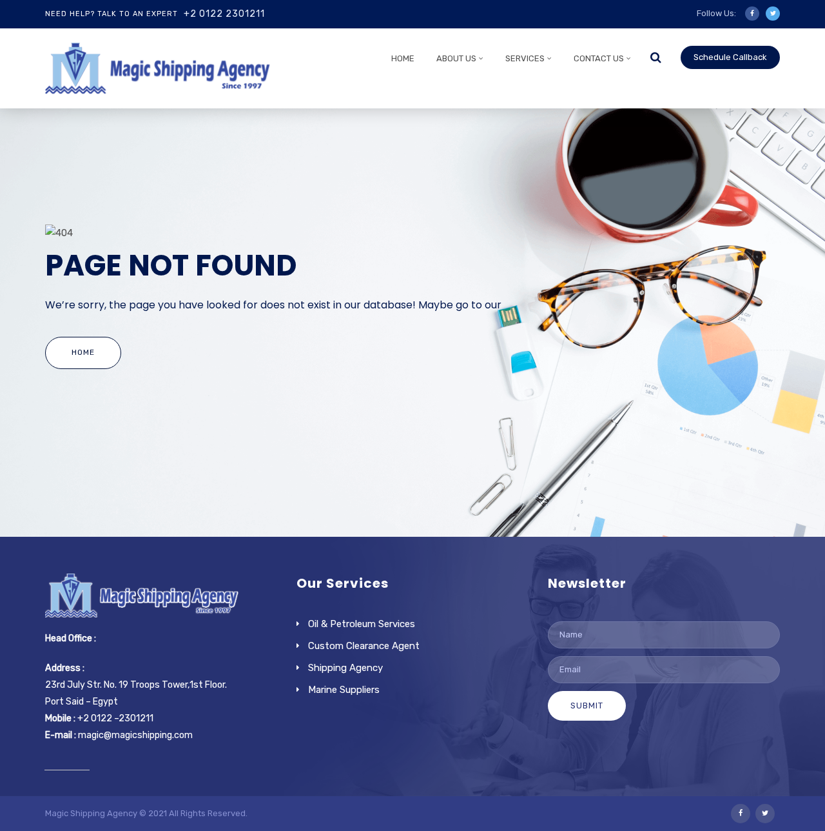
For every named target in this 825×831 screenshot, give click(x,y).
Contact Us (599, 58)
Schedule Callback (730, 57)
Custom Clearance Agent (364, 646)
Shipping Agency (345, 668)
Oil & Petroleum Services (361, 624)
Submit (586, 705)
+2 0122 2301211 (224, 13)
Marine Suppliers (344, 690)
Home (402, 58)
